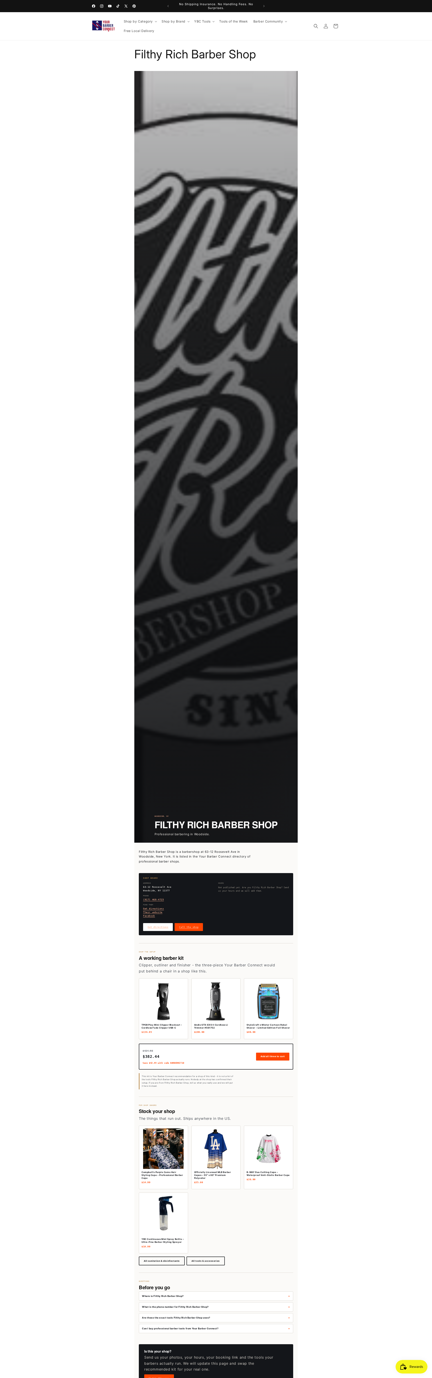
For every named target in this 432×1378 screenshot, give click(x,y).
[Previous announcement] (168, 6)
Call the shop (188, 927)
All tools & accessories (205, 1261)
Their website (152, 912)
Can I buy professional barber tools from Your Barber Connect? (180, 1328)
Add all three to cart (273, 1056)
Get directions (153, 908)
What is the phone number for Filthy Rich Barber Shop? (175, 1306)
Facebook (149, 916)
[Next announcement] (264, 6)
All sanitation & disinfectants (162, 1261)
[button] (140, 21)
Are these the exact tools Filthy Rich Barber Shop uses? (176, 1317)
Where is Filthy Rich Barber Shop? (163, 1296)
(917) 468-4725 (153, 899)
